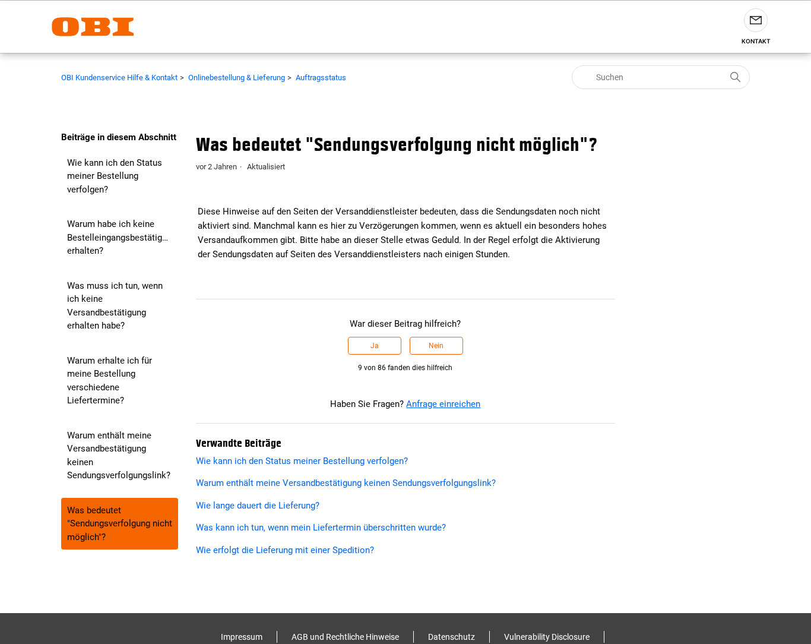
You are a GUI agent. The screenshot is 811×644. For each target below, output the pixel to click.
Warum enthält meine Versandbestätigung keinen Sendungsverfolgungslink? (118, 455)
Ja (374, 346)
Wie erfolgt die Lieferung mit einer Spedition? (285, 550)
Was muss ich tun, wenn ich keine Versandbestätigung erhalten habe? (115, 306)
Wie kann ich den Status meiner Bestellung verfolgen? (114, 176)
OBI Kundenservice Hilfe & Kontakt (119, 77)
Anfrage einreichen (443, 404)
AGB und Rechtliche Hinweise (345, 637)
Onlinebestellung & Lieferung (236, 77)
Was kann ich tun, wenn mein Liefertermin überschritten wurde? (321, 527)
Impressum (241, 637)
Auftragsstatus (321, 77)
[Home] (92, 27)
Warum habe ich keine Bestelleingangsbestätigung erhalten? (121, 237)
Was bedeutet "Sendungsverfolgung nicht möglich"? (119, 523)
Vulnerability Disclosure (547, 637)
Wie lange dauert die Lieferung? (257, 505)
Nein (436, 346)
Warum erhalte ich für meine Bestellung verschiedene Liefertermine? (109, 380)
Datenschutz (451, 637)
